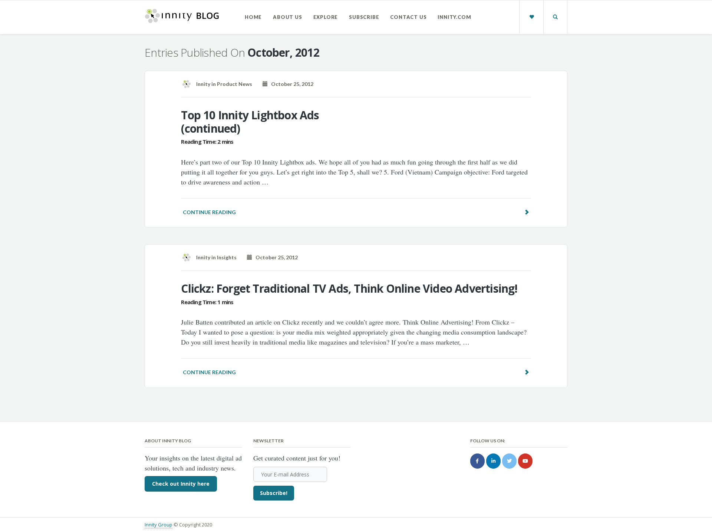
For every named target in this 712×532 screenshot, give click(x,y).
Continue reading (209, 212)
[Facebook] (477, 461)
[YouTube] (525, 461)
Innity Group (158, 524)
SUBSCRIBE (364, 17)
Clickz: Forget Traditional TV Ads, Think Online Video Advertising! (349, 288)
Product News (234, 84)
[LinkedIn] (493, 461)
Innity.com (454, 17)
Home (253, 17)
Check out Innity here (181, 483)
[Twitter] (509, 461)
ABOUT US (287, 17)
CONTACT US (408, 17)
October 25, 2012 (290, 84)
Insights (227, 257)
